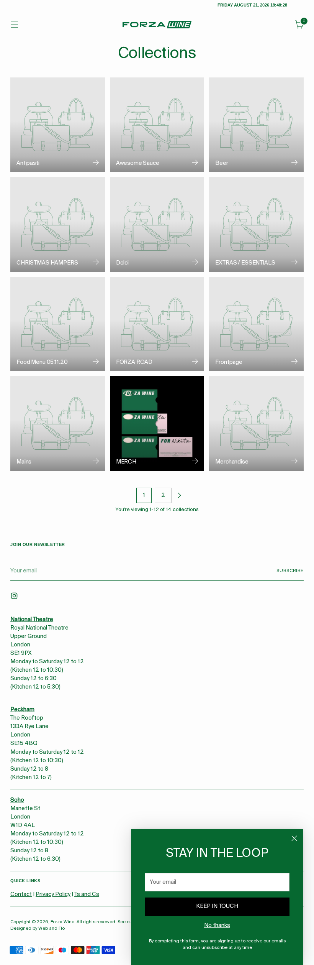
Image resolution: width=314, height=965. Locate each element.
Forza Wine (62, 922)
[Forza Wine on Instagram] (15, 597)
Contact (21, 894)
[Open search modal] (283, 25)
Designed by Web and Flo (37, 928)
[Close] (294, 838)
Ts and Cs (86, 894)
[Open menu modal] (14, 25)
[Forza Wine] (157, 24)
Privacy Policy (53, 894)
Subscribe (290, 571)
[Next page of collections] (179, 495)
